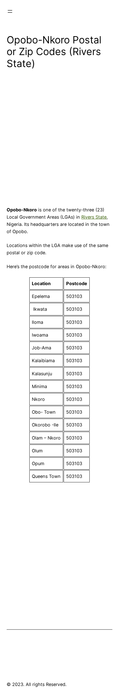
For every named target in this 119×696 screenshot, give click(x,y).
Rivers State (94, 217)
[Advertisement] (59, 139)
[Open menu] (10, 11)
